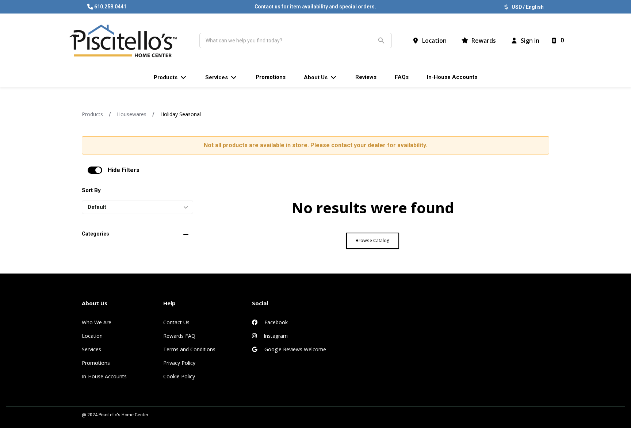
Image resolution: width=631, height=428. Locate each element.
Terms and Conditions (189, 349)
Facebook (275, 322)
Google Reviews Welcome (294, 349)
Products (92, 114)
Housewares (131, 114)
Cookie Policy (179, 376)
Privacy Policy (179, 362)
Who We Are (96, 322)
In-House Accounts (104, 376)
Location (92, 335)
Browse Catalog (373, 240)
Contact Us (176, 322)
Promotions (96, 362)
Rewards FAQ (179, 335)
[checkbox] (95, 170)
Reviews (365, 77)
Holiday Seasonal (180, 114)
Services (91, 349)
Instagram (275, 335)
